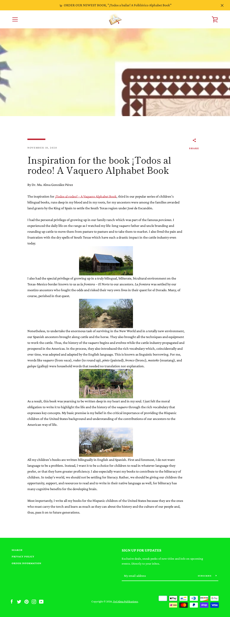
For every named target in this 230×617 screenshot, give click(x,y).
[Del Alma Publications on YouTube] (41, 601)
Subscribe (205, 575)
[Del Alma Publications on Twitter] (19, 601)
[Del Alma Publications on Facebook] (11, 601)
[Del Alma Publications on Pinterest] (26, 601)
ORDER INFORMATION (26, 563)
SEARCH (17, 550)
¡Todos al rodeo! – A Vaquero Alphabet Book (86, 196)
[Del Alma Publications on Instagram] (34, 601)
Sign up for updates (141, 550)
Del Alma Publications (125, 601)
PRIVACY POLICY (23, 556)
